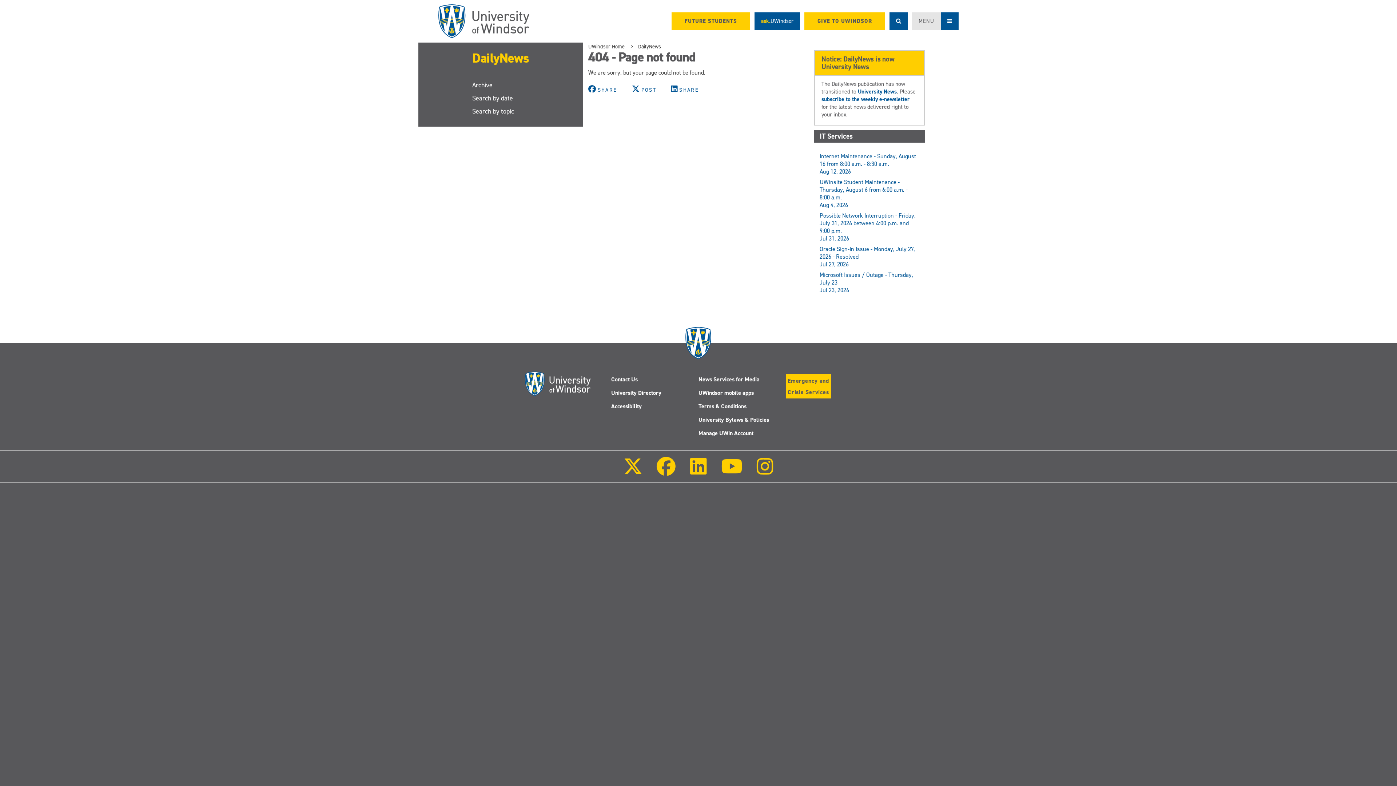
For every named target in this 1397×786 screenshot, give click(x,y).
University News (877, 91)
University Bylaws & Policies (733, 420)
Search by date (492, 98)
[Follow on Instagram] (765, 471)
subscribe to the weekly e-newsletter (865, 99)
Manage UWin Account (725, 433)
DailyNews (500, 58)
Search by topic (493, 111)
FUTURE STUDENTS (711, 21)
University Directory (636, 393)
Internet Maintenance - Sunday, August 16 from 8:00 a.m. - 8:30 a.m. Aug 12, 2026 (868, 163)
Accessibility (626, 406)
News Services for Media (729, 379)
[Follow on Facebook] (666, 471)
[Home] (483, 21)
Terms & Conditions (722, 406)
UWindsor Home (606, 46)
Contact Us (624, 379)
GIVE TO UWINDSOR (844, 21)
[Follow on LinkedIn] (698, 471)
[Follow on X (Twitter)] (633, 471)
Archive (482, 85)
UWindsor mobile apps (726, 393)
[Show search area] (898, 21)
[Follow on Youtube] (732, 471)
